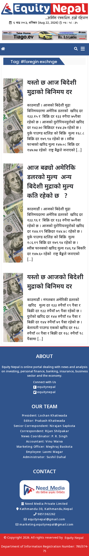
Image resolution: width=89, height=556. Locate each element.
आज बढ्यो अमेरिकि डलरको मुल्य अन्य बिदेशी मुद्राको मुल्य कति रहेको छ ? (51, 182)
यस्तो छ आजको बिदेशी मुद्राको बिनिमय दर (55, 282)
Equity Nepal (74, 538)
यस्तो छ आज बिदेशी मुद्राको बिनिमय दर (51, 88)
